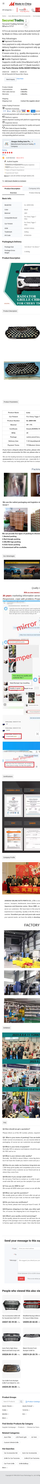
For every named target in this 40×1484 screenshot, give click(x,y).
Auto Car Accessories (29, 1453)
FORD (4, 1410)
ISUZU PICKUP (27, 1406)
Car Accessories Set (11, 1453)
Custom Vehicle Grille (11, 1442)
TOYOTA (25, 1410)
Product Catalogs (33, 1402)
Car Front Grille (9, 1463)
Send (21, 1279)
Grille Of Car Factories (31, 1458)
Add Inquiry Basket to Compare (15, 181)
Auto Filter (7, 1437)
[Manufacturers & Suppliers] (20, 4)
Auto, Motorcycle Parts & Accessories (19, 16)
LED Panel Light (21, 1437)
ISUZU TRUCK (7, 1406)
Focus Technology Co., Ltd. (28, 1475)
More (4, 1468)
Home (4, 16)
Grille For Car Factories (12, 1458)
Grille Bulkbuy (23, 1463)
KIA (23, 1414)
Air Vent (34, 1437)
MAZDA (4, 1414)
